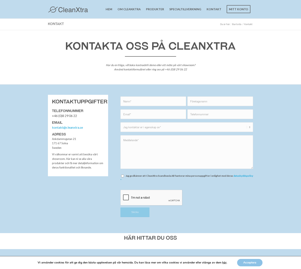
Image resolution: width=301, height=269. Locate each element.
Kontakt (56, 24)
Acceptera (249, 262)
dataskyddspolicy (243, 175)
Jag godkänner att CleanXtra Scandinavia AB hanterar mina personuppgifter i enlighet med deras (186, 178)
